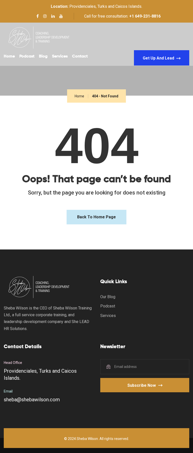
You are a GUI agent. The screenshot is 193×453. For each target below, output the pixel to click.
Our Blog (107, 296)
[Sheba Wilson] (38, 37)
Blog (43, 56)
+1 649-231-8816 (145, 16)
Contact (80, 56)
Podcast (26, 56)
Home (9, 56)
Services (60, 56)
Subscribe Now (141, 385)
